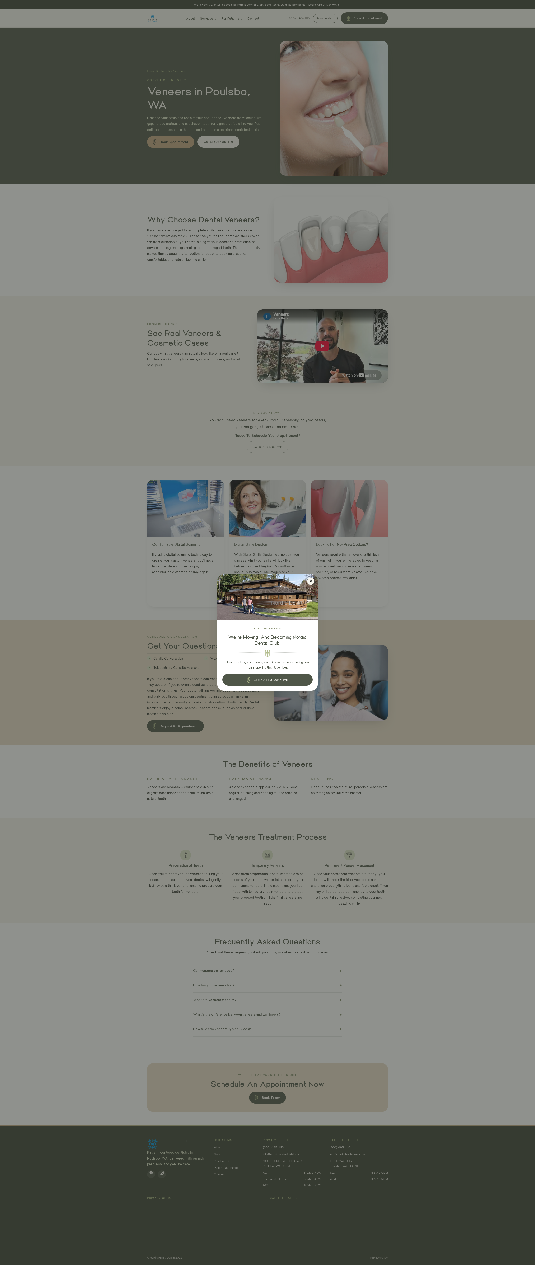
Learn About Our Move (271, 679)
